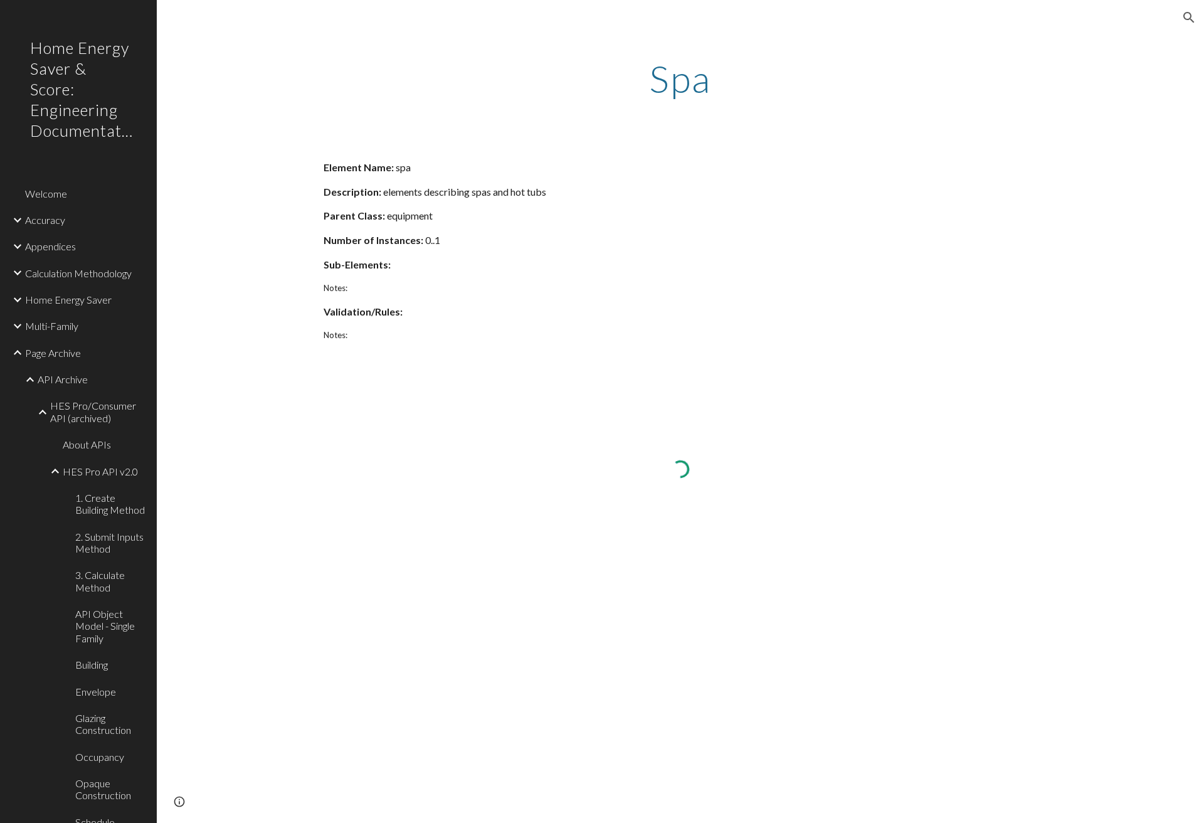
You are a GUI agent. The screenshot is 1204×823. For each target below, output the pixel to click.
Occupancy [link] (99, 757)
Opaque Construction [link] (103, 789)
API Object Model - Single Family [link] (105, 626)
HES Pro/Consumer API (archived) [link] (93, 411)
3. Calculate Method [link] (100, 581)
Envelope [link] (95, 692)
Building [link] (91, 665)
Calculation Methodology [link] (78, 273)
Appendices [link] (50, 246)
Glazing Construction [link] (103, 724)
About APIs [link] (87, 444)
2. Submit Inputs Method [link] (109, 543)
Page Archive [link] (53, 353)
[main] (680, 78)
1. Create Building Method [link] (110, 504)
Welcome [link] (46, 193)
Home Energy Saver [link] (68, 299)
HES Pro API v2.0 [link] (100, 471)
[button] (1189, 18)
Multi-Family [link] (51, 326)
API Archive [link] (63, 379)
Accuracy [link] (45, 220)
